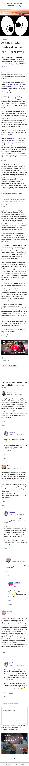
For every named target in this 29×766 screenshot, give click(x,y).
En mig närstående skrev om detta (11, 329)
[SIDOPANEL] (14, 758)
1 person (11, 693)
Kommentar (21, 722)
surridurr (9, 611)
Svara (3, 425)
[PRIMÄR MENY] (26, 4)
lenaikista (6, 358)
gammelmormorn (11, 392)
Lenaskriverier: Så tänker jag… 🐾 (14, 4)
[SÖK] (3, 4)
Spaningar (4, 39)
